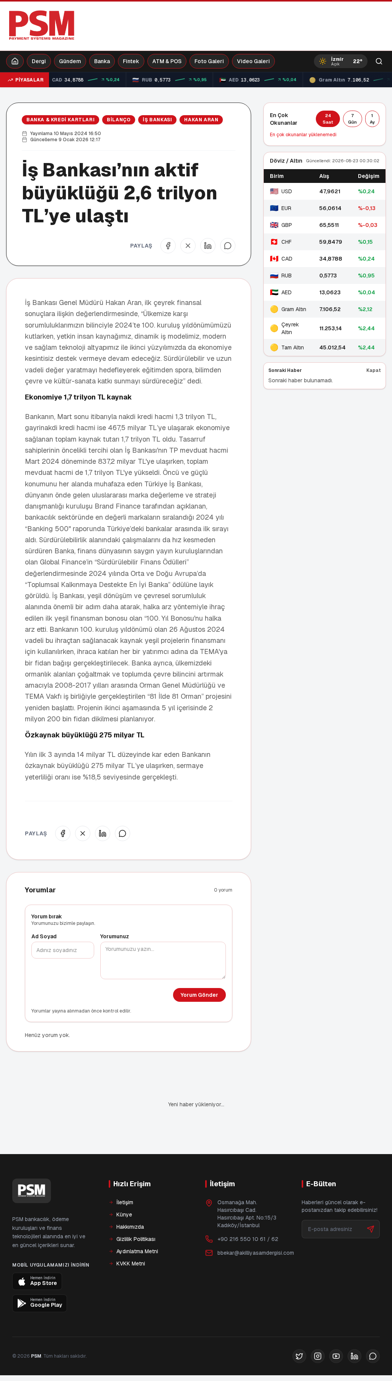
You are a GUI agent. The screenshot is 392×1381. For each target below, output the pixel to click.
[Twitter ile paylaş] (188, 245)
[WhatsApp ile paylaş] (227, 245)
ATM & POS (166, 61)
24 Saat (328, 119)
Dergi (39, 61)
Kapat (373, 370)
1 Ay (372, 119)
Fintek (131, 61)
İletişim (124, 1202)
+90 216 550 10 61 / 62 (247, 1239)
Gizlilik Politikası (135, 1239)
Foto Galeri (209, 61)
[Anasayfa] (15, 61)
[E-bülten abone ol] (370, 1229)
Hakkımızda (130, 1226)
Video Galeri (253, 61)
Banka (102, 61)
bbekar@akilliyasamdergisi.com (255, 1252)
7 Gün (352, 119)
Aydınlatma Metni (137, 1251)
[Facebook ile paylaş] (168, 245)
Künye (124, 1214)
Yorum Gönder (199, 994)
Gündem (70, 61)
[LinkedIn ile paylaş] (208, 245)
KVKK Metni (130, 1263)
